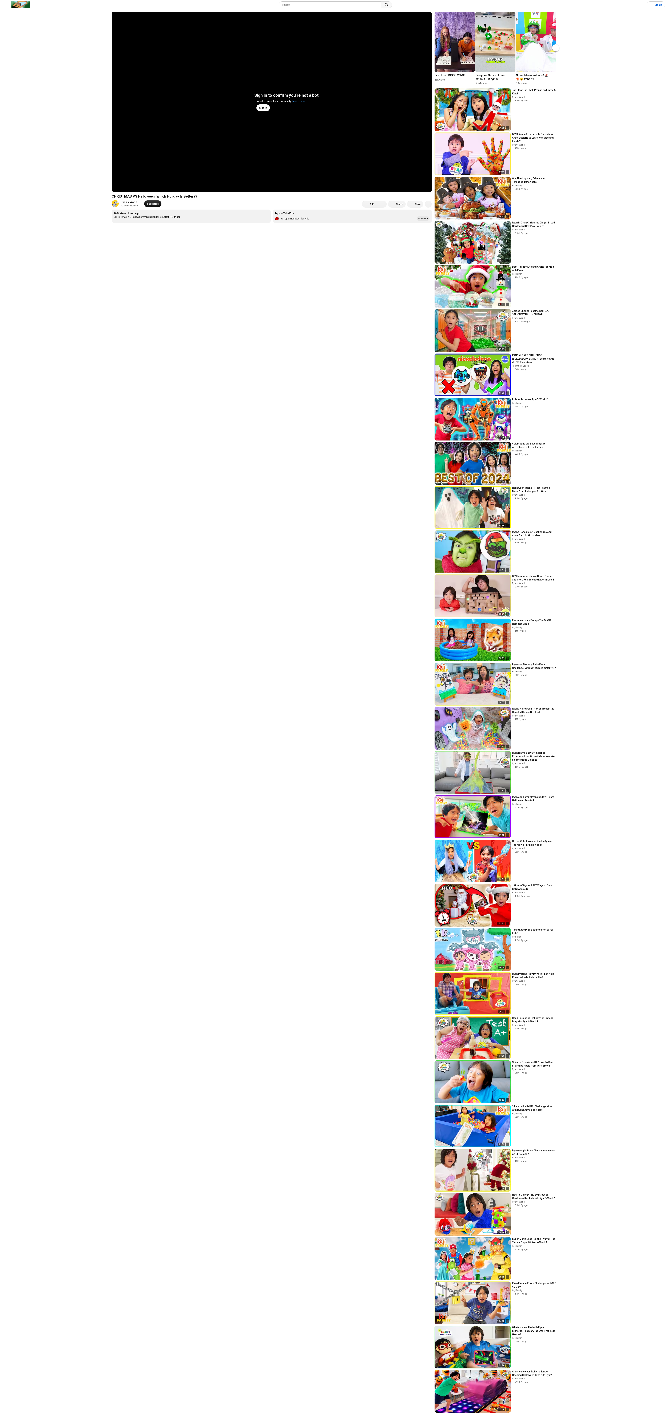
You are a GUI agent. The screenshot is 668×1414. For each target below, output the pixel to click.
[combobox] (331, 5)
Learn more (298, 101)
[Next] (555, 47)
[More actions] (428, 204)
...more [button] (176, 216)
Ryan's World (129, 202)
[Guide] (6, 5)
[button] (352, 216)
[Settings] (642, 5)
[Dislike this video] (382, 204)
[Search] (386, 4)
